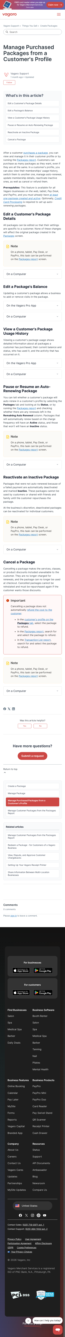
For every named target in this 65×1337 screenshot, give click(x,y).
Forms (11, 1112)
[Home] (9, 14)
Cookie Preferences (26, 1247)
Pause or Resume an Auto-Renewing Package (30, 125)
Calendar (13, 1092)
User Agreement (33, 1239)
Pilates (36, 1062)
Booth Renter (39, 1015)
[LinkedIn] (13, 709)
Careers (12, 1156)
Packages (8, 235)
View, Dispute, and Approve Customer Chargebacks (26, 856)
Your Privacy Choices (21, 1251)
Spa (10, 1022)
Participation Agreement (19, 1243)
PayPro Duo (39, 1099)
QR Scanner (39, 1119)
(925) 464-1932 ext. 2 (36, 1229)
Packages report (26, 159)
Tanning (36, 1049)
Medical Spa (15, 1029)
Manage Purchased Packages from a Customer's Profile (26, 801)
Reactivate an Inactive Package (23, 132)
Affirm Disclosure (43, 1243)
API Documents (41, 1163)
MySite (11, 1106)
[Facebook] (4, 709)
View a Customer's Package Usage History (29, 117)
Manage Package (16, 793)
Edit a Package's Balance (20, 110)
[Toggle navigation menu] (58, 14)
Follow (9, 82)
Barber (11, 1035)
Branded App (15, 1132)
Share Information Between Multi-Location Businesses (28, 873)
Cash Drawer (39, 1132)
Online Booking (16, 1086)
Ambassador (39, 1169)
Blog (35, 1176)
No (40, 726)
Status (36, 1149)
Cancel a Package (17, 139)
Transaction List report (37, 639)
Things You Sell (29, 25)
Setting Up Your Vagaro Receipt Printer (27, 865)
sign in (13, 915)
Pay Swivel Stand (42, 1112)
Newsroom (38, 1183)
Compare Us (39, 1189)
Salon (11, 1015)
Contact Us (14, 1163)
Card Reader (39, 1106)
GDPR (10, 1247)
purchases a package (35, 152)
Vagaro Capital (16, 1126)
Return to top (10, 769)
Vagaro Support (11, 25)
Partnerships (15, 1183)
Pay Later (13, 1099)
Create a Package (17, 786)
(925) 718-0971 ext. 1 (33, 1224)
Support (37, 1156)
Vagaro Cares (15, 1169)
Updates (12, 1176)
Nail (34, 1056)
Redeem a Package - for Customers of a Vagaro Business (31, 846)
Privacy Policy (14, 1239)
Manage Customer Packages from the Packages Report (32, 811)
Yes (24, 726)
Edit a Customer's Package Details (25, 103)
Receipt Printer (40, 1126)
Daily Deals (14, 1042)
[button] (32, 274)
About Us (13, 1149)
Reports (12, 1119)
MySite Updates (17, 1189)
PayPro (36, 1086)
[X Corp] (9, 709)
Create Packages (48, 25)
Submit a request (32, 755)
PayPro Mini (39, 1092)
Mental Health (40, 1069)
